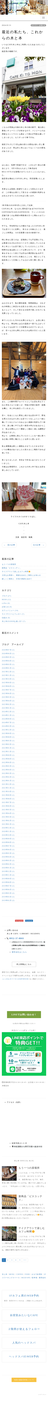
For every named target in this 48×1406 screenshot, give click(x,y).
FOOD (27, 1274)
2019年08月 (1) (8, 882)
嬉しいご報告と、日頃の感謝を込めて (17, 579)
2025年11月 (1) (8, 675)
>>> (24, 1260)
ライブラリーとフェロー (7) (13, 614)
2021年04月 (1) (8, 813)
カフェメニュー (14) (10, 610)
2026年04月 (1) (8, 661)
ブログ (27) (6, 596)
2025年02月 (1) (8, 704)
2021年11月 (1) (8, 788)
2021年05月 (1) (8, 810)
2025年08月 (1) (8, 686)
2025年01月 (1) (8, 708)
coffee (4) (6, 603)
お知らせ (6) (7, 607)
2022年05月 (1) (8, 766)
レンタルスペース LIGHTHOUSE (16, 979)
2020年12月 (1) (8, 828)
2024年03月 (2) (8, 726)
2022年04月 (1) (8, 770)
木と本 (4, 1274)
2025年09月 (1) (8, 682)
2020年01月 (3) (8, 868)
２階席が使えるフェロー (24, 1329)
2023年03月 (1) (8, 744)
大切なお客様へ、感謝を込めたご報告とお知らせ (21, 575)
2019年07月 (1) (8, 886)
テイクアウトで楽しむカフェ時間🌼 (16, 571)
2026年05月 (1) (8, 657)
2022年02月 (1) (8, 777)
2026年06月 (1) (8, 653)
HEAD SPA (25, 1278)
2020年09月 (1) (8, 839)
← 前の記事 (9, 545)
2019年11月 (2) (8, 875)
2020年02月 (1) (8, 864)
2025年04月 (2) (8, 701)
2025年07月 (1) (8, 690)
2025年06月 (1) (8, 693)
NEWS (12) (6, 599)
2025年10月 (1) (8, 679)
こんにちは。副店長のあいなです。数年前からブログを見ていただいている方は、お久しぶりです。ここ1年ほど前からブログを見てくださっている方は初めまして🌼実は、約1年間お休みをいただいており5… (23, 1211)
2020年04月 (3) (8, 857)
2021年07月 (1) (8, 802)
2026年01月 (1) (8, 668)
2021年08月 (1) (8, 799)
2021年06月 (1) (8, 806)
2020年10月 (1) (8, 835)
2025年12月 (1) (8, 672)
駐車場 (34, 1278)
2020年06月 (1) (8, 849)
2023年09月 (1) (8, 733)
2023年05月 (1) (8, 741)
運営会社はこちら (19, 952)
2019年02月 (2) (8, 900)
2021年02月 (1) (8, 820)
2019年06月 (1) (8, 889)
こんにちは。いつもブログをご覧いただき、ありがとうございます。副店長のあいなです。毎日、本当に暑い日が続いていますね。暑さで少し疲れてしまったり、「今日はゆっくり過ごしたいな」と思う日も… (24, 1179)
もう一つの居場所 (9, 564)
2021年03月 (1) (8, 817)
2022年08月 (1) (8, 759)
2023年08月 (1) (8, 737)
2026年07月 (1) (8, 650)
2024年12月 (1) (8, 712)
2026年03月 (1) (8, 664)
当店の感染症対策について (24, 1380)
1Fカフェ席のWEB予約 (24, 1295)
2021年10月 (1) (8, 791)
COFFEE (19, 1274)
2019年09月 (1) (8, 879)
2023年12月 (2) (8, 730)
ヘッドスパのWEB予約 (24, 1356)
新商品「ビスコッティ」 (11, 568)
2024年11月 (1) (8, 715)
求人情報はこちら (24, 964)
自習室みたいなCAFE (24, 1315)
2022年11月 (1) (8, 751)
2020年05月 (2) (8, 853)
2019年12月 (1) (8, 871)
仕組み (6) (6, 618)
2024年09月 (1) (8, 719)
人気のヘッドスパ (24, 1342)
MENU (12, 1274)
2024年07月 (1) (8, 722)
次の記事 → (38, 545)
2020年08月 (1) (8, 842)
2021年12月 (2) (8, 784)
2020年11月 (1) (8, 831)
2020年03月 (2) (8, 860)
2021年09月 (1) (8, 795)
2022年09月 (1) (8, 755)
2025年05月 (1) (8, 697)
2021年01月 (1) (8, 824)
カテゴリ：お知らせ (38, 25)
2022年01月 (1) (8, 780)
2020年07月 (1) (8, 846)
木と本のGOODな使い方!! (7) (13, 621)
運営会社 (42, 1278)
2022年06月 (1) (8, 762)
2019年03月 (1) (8, 897)
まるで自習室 (37, 1274)
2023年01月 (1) (8, 748)
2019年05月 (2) (8, 893)
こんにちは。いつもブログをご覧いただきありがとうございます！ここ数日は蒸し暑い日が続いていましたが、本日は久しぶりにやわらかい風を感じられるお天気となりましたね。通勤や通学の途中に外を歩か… (24, 1243)
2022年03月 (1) (8, 773)
